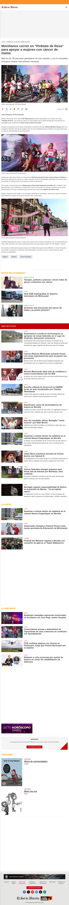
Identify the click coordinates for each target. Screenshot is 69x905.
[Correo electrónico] (18, 109)
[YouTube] (32, 891)
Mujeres (5, 256)
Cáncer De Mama (25, 256)
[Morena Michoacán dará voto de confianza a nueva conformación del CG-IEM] (12, 375)
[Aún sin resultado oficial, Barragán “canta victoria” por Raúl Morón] (12, 424)
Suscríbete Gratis (34, 747)
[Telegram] (14, 109)
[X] (6, 109)
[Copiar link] (22, 109)
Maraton (14, 256)
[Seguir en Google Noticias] (66, 109)
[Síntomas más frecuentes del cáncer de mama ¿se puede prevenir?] (12, 311)
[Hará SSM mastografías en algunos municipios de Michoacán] (12, 297)
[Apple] (40, 891)
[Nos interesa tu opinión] (34, 876)
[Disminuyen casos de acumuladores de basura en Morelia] (12, 408)
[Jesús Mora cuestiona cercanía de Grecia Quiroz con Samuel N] (12, 457)
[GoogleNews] (36, 891)
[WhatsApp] (10, 109)
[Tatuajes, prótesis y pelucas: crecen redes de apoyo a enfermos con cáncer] (12, 283)
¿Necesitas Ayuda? (34, 887)
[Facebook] (2, 109)
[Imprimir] (26, 109)
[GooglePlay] (44, 891)
